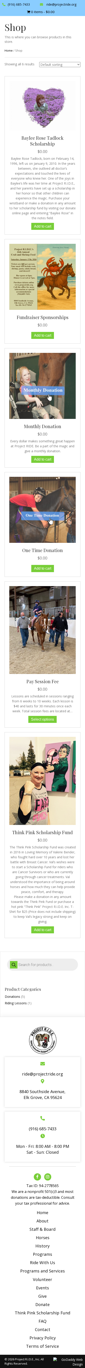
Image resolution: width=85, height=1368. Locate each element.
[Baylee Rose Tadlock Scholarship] (42, 105)
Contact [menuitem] (42, 1329)
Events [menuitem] (42, 1287)
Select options (42, 719)
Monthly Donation (42, 426)
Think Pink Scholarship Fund (42, 832)
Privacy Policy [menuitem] (42, 1338)
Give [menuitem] (42, 1296)
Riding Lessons (16, 1003)
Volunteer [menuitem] (42, 1279)
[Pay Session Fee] (42, 630)
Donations (12, 996)
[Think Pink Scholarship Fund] (42, 781)
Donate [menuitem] (42, 1304)
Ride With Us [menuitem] (42, 1262)
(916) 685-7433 (19, 4)
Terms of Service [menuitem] (42, 1346)
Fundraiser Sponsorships (42, 317)
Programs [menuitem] (42, 1254)
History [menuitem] (42, 1246)
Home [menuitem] (42, 1212)
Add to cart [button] (42, 226)
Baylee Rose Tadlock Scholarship (42, 141)
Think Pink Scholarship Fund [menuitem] (42, 1312)
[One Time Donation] (42, 509)
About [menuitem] (42, 1221)
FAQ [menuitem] (42, 1321)
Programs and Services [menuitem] (42, 1271)
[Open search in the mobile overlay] (42, 964)
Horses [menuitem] (42, 1237)
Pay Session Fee (43, 681)
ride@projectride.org (61, 4)
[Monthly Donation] (42, 385)
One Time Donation (42, 550)
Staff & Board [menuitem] (42, 1229)
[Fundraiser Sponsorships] (42, 276)
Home (9, 50)
